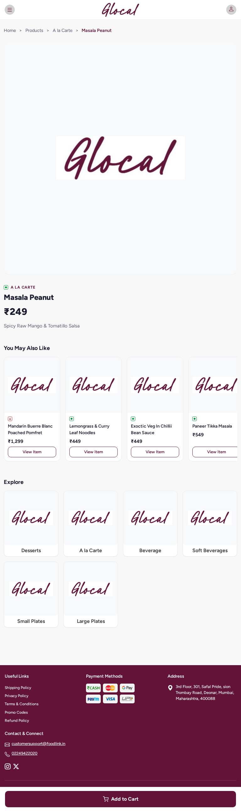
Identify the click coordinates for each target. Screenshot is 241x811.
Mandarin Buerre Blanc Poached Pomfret (30, 429)
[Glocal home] (120, 10)
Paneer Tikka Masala (212, 426)
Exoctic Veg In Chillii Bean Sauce (151, 429)
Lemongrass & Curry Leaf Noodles (89, 429)
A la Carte (62, 30)
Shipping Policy (18, 687)
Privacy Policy (16, 696)
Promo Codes (16, 712)
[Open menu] (10, 10)
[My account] (231, 10)
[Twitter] (16, 767)
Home (10, 30)
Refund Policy (17, 720)
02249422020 (24, 753)
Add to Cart (124, 799)
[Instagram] (7, 767)
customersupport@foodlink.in (38, 743)
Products (34, 30)
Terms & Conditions (22, 704)
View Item (32, 451)
